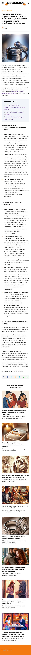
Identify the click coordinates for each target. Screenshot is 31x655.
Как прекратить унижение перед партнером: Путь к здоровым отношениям (14, 601)
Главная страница (7, 10)
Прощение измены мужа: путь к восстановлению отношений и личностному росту (13, 569)
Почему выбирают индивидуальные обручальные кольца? (14, 107)
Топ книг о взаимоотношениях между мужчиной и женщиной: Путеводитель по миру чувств (13, 634)
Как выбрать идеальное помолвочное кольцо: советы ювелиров (13, 444)
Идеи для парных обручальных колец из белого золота (13, 537)
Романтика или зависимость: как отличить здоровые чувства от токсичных (14, 412)
